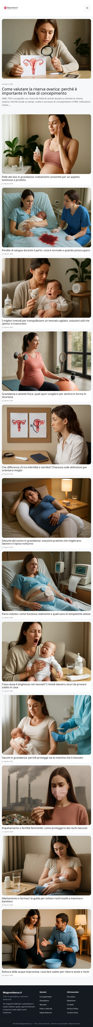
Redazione (71, 1001)
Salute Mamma (46, 1013)
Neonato (43, 1005)
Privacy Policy (72, 1009)
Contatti (70, 1005)
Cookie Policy (72, 1013)
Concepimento (46, 997)
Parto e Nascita (46, 1009)
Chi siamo (71, 997)
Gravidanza (44, 1001)
